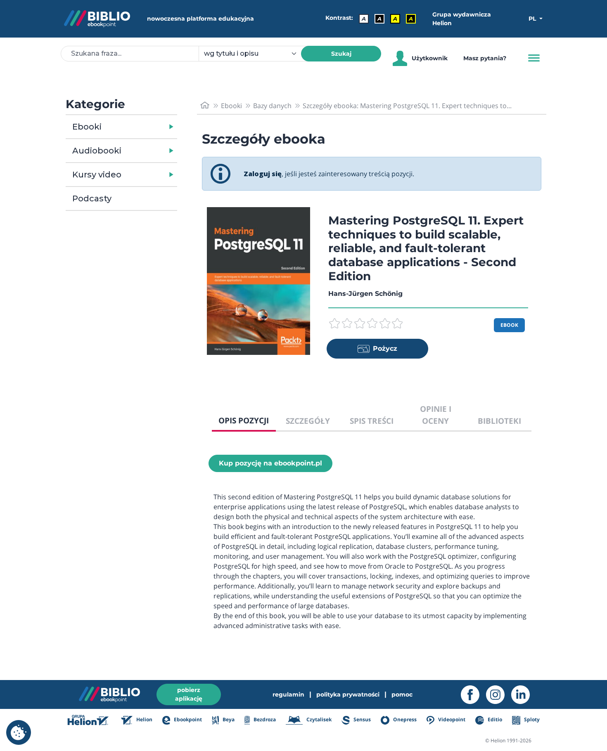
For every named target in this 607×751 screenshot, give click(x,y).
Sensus (361, 719)
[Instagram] (498, 694)
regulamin (288, 694)
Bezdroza (264, 719)
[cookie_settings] (18, 732)
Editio (494, 719)
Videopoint (451, 719)
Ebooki (87, 127)
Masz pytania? (484, 58)
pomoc (402, 694)
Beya (227, 719)
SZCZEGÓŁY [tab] (308, 420)
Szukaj (341, 53)
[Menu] (534, 58)
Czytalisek (318, 719)
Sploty (531, 719)
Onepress (404, 719)
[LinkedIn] (523, 694)
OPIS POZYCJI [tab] (243, 420)
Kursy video (96, 174)
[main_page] (204, 105)
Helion (143, 719)
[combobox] (255, 53)
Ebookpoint (187, 719)
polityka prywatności (347, 694)
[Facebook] (473, 694)
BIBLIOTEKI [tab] (499, 420)
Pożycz (385, 348)
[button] (142, 126)
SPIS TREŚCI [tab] (372, 420)
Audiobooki (96, 151)
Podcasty (91, 198)
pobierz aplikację (188, 694)
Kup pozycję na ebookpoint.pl (270, 463)
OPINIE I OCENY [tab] (435, 414)
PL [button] (533, 18)
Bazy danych (272, 105)
